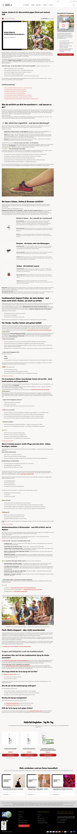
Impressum (20, 816)
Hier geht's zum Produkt (7, 524)
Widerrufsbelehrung (22, 822)
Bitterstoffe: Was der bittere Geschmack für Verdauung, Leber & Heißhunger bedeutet (13, 789)
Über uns (40, 814)
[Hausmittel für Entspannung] (65, 23)
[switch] (4, 829)
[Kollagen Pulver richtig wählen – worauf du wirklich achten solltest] (38, 780)
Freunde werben (41, 818)
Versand (20, 814)
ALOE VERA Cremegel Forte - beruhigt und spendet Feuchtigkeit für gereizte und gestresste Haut (48, 749)
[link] (66, 817)
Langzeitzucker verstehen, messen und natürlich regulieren (62, 789)
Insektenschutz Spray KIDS (10, 748)
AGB (19, 818)
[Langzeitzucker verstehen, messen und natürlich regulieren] (63, 780)
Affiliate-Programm (42, 820)
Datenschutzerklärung (23, 820)
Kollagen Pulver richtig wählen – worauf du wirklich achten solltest (38, 789)
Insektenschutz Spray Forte (29, 748)
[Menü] (5, 822)
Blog (39, 816)
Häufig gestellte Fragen (43, 822)
